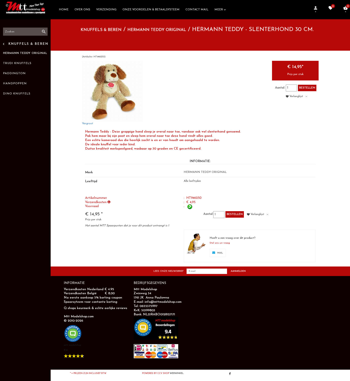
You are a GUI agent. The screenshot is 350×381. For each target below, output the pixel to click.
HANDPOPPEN (15, 83)
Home (63, 9)
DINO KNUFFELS (16, 93)
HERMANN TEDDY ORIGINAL (25, 53)
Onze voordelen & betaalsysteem (151, 9)
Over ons (82, 9)
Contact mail (197, 9)
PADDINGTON (14, 73)
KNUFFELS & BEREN (101, 30)
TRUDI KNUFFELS (17, 63)
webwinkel (177, 373)
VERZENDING (106, 9)
